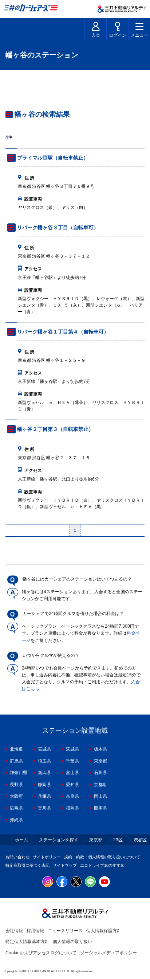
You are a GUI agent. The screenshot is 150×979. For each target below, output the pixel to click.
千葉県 (72, 761)
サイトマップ (65, 865)
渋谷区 (140, 839)
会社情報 (14, 930)
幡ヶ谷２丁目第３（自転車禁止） (55, 429)
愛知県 (72, 784)
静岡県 (44, 784)
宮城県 (44, 749)
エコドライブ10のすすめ (102, 865)
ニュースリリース (65, 930)
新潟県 (44, 772)
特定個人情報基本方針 (27, 941)
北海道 (16, 749)
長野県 (16, 784)
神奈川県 (18, 772)
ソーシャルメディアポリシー (108, 952)
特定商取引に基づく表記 (27, 865)
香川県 (44, 807)
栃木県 (100, 749)
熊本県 (100, 807)
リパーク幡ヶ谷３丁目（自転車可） (58, 227)
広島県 (16, 807)
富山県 (72, 772)
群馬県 (16, 761)
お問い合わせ (17, 857)
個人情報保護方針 (103, 930)
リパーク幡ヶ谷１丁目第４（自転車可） (63, 332)
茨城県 (72, 749)
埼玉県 (44, 761)
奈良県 (72, 796)
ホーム (21, 839)
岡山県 (100, 796)
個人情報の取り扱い (72, 941)
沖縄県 (16, 819)
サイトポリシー (47, 857)
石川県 (100, 772)
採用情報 (35, 930)
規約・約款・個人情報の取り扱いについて (102, 857)
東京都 (100, 761)
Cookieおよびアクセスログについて (40, 952)
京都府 (100, 784)
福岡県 (72, 807)
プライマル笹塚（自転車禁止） (52, 158)
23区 (118, 839)
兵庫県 (44, 796)
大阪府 (16, 796)
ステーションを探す (58, 839)
